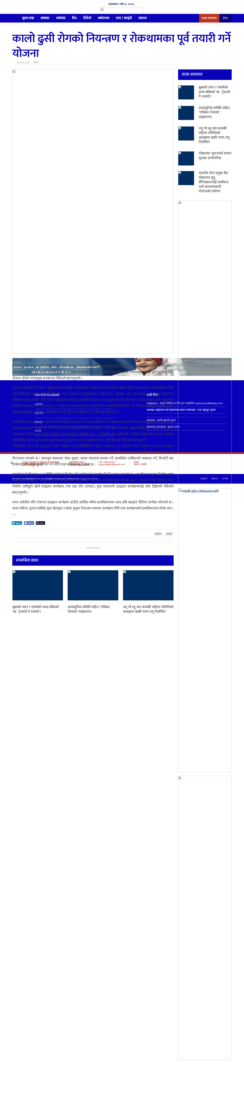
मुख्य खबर (28, 18)
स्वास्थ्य (142, 18)
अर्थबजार (61, 18)
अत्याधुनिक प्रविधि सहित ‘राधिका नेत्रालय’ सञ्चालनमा (89, 609)
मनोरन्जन (103, 18)
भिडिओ (87, 18)
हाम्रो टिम (39, 413)
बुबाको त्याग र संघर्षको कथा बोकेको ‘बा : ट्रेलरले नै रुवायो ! (35, 609)
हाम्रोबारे (39, 404)
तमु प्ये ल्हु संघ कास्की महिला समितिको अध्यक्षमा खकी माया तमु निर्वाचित (148, 609)
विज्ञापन (39, 422)
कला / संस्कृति (124, 18)
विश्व (74, 18)
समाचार (45, 18)
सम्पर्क (38, 431)
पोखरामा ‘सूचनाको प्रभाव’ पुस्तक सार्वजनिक (215, 155)
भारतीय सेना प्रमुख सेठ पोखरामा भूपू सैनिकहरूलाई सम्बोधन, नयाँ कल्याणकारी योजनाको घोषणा (214, 182)
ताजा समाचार (209, 18)
